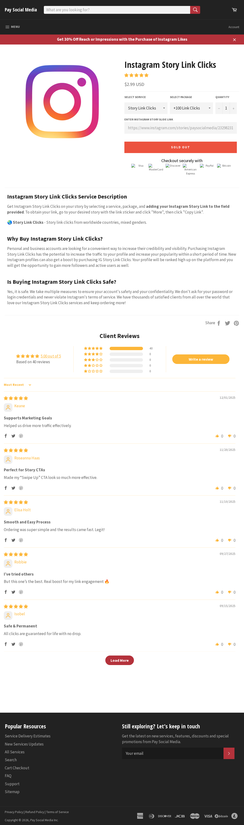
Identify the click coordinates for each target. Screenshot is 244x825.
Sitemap (12, 791)
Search (11, 759)
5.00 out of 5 (51, 356)
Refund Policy (34, 812)
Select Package (181, 97)
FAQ (8, 775)
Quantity (222, 97)
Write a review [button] (201, 359)
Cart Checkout (17, 767)
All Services (15, 752)
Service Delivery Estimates (28, 736)
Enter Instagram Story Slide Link (148, 119)
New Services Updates (24, 744)
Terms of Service (57, 812)
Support (12, 783)
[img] (16, 398)
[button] (136, 75)
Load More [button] (120, 660)
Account (234, 27)
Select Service (135, 97)
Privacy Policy (14, 812)
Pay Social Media (21, 9)
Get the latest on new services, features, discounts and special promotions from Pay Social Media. (175, 738)
